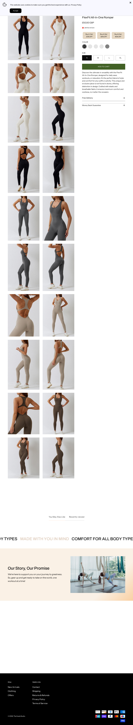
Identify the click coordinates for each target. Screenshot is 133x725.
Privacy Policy (38, 699)
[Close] (130, 2)
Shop (9, 682)
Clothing (12, 691)
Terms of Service (40, 703)
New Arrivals (13, 687)
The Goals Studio (19, 716)
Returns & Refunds (40, 695)
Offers (11, 695)
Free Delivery (87, 98)
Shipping (36, 691)
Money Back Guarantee (91, 105)
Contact (36, 687)
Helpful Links (36, 682)
